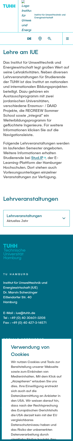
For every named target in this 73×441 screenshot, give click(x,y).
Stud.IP (37, 157)
